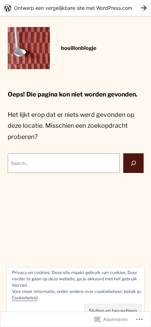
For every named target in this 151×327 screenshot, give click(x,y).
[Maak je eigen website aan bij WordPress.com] (75, 8)
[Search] (133, 163)
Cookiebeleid (25, 297)
